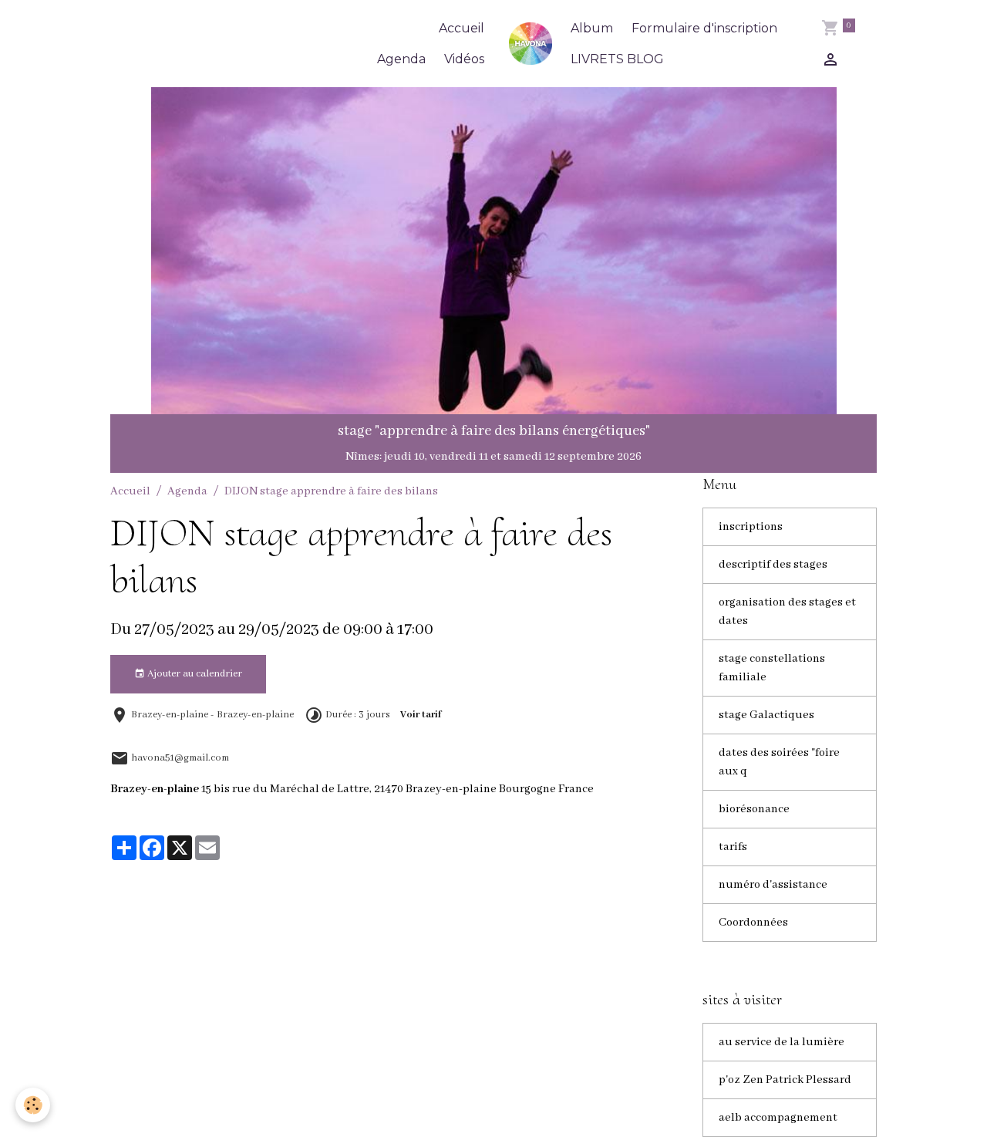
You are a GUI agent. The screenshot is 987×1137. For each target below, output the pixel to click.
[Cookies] (32, 1105)
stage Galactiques (766, 715)
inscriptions (751, 527)
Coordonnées (753, 923)
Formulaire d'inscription (704, 28)
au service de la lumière (781, 1042)
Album (592, 28)
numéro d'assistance (773, 885)
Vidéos (464, 59)
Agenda (401, 59)
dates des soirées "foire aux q (779, 762)
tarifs (733, 847)
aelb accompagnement (778, 1118)
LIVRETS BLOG (617, 59)
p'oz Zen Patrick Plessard (785, 1080)
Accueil (461, 28)
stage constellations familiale (772, 668)
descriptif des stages (773, 565)
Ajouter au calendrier (193, 673)
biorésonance (754, 809)
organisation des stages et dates (787, 611)
